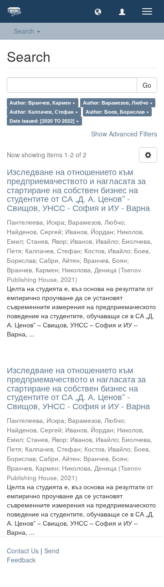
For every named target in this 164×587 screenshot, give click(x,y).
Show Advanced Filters (124, 133)
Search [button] (25, 30)
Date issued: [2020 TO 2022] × (44, 120)
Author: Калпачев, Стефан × (44, 111)
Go (147, 85)
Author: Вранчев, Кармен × (42, 102)
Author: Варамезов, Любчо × (118, 102)
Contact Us (23, 550)
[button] (98, 11)
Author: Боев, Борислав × (117, 111)
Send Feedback (33, 555)
